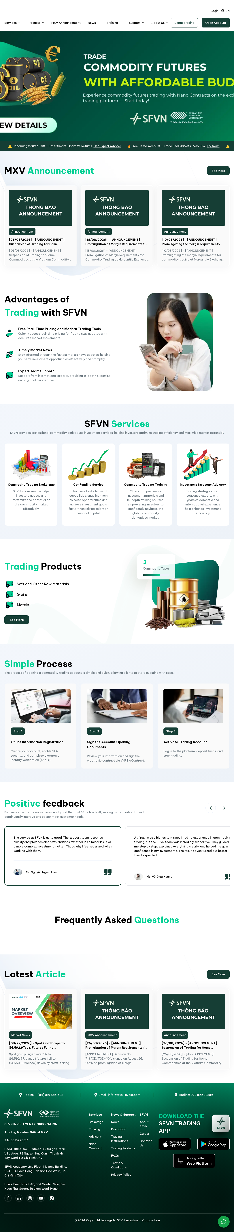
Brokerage (96, 1122)
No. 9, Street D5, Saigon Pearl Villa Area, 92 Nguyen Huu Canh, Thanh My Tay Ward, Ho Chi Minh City (34, 1153)
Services (10, 23)
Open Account (215, 23)
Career (144, 1133)
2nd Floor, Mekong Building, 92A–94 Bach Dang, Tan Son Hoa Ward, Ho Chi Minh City (35, 1171)
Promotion (118, 1129)
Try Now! (184, 146)
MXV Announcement (66, 23)
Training (112, 23)
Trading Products (123, 1148)
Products (34, 23)
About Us (158, 23)
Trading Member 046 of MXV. (26, 1132)
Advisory (95, 1136)
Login (214, 11)
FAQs (115, 1155)
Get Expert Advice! (78, 146)
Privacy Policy (121, 1174)
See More (218, 171)
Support (134, 23)
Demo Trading (184, 23)
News (92, 23)
